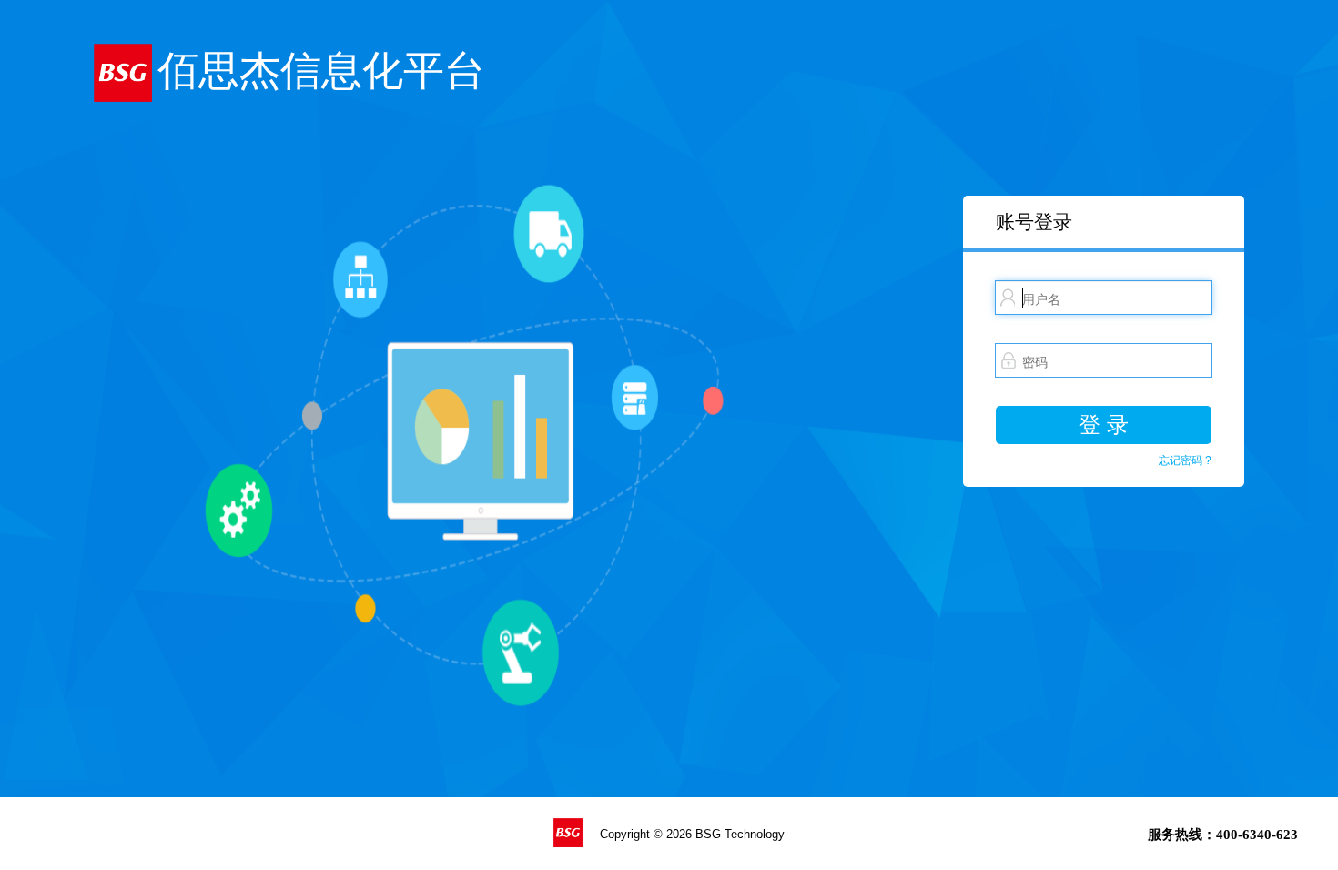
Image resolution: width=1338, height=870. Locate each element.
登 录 (1104, 424)
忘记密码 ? (1185, 460)
